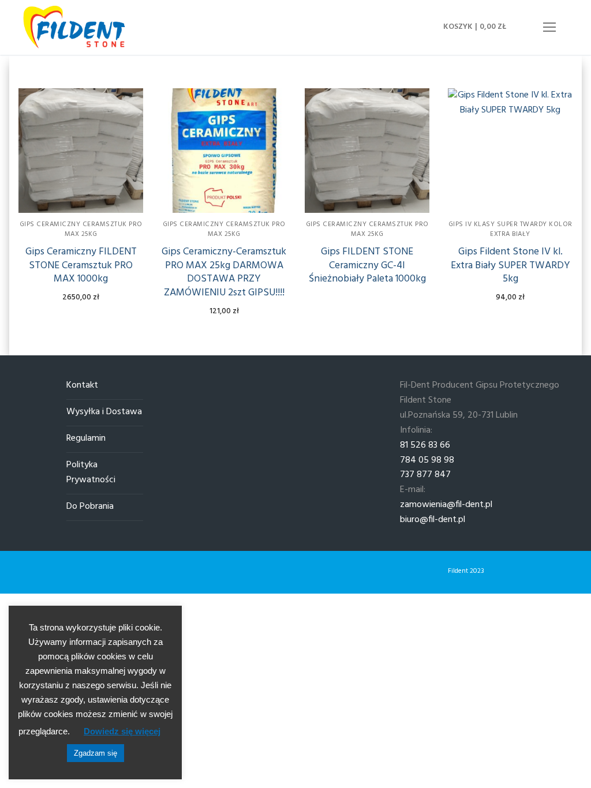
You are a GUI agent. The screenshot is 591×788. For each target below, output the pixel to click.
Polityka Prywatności (90, 472)
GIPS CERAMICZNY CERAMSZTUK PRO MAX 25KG (81, 229)
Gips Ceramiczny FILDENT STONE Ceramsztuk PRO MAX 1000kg (81, 265)
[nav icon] (549, 28)
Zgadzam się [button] (95, 753)
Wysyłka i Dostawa (104, 412)
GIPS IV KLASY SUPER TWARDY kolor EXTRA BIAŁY (510, 229)
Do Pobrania (90, 507)
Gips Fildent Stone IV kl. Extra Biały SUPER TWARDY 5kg (510, 265)
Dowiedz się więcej (122, 731)
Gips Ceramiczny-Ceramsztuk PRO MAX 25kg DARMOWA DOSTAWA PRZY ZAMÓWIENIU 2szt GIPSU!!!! (224, 272)
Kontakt (82, 385)
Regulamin (86, 438)
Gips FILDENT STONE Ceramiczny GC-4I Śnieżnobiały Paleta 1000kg (367, 265)
